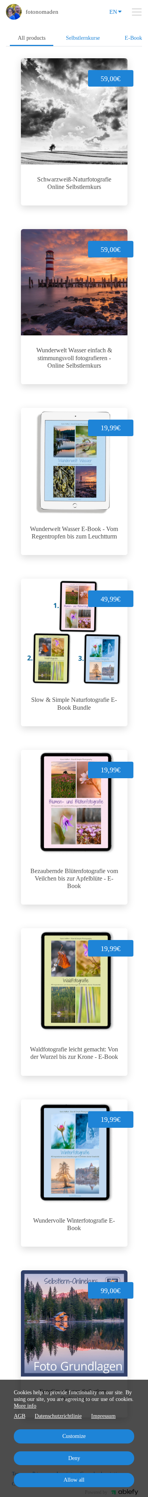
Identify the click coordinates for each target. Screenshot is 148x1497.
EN (113, 12)
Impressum (103, 1416)
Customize (74, 1436)
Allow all (74, 1480)
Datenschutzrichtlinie (58, 1416)
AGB (19, 1416)
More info (25, 1406)
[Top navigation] (136, 12)
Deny (74, 1458)
